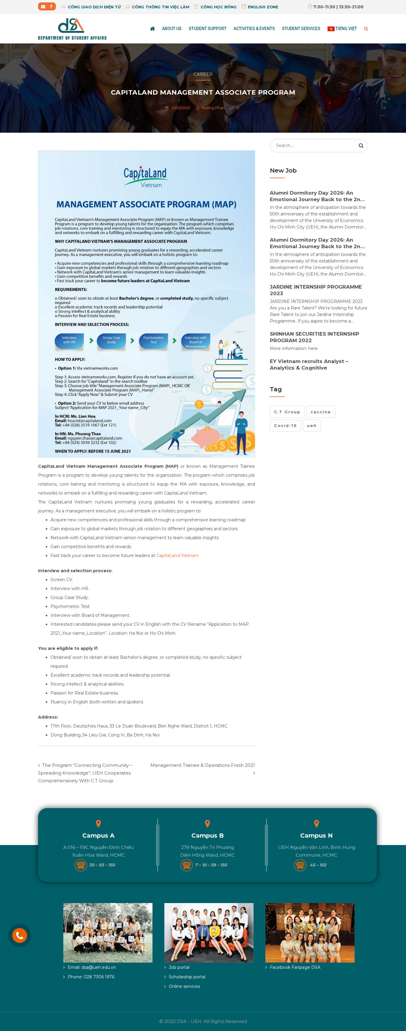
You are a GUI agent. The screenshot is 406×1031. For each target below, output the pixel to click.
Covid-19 (285, 425)
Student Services (301, 28)
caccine (321, 411)
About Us (172, 28)
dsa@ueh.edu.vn (98, 967)
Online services (184, 986)
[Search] (361, 145)
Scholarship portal (187, 977)
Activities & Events (254, 28)
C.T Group (287, 411)
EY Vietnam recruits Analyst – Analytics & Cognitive (309, 364)
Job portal (179, 967)
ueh (312, 425)
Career (203, 74)
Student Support (207, 28)
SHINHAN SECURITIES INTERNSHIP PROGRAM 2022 (314, 337)
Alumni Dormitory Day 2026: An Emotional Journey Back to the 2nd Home (317, 196)
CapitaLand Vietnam (177, 555)
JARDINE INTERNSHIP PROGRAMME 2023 (316, 290)
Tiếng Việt (346, 28)
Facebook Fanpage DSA (295, 967)
